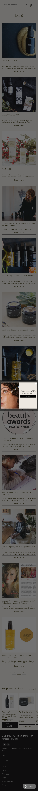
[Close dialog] (36, 384)
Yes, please (28, 396)
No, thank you (28, 399)
